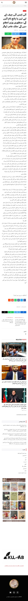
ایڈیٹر (25, 30)
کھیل (25, 464)
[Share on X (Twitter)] (15, 33)
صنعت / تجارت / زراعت (22, 473)
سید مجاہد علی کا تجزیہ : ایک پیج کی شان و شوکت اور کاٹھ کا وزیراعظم (7, 321)
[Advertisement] (14, 536)
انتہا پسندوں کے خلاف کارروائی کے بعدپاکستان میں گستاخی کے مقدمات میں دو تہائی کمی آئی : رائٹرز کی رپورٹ (15, 438)
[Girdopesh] (13, 2)
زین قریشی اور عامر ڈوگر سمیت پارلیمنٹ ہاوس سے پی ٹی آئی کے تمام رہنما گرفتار (14, 383)
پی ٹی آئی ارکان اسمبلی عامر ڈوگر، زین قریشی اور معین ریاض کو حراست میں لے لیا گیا (14, 360)
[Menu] (26, 2)
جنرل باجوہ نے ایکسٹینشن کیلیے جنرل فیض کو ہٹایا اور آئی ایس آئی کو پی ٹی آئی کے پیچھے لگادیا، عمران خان (14, 406)
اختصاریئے (24, 455)
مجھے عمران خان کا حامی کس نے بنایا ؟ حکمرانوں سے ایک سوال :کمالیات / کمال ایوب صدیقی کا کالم (15, 430)
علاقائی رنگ (24, 466)
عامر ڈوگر (18, 307)
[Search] (2, 2)
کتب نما (25, 462)
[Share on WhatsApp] (8, 33)
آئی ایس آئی (24, 307)
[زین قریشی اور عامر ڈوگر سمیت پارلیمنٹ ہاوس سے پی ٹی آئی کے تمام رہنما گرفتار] (14, 372)
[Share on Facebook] (22, 33)
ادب (25, 458)
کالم (25, 460)
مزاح (25, 471)
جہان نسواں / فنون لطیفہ (22, 453)
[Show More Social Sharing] (3, 33)
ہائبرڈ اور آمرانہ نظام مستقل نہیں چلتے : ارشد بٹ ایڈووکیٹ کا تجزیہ (14, 425)
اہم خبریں (24, 10)
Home (25, 6)
